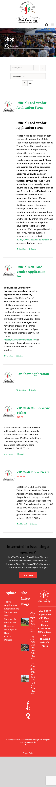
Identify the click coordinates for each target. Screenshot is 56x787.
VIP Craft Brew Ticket (33, 472)
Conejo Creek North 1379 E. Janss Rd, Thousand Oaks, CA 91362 (44, 635)
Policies (8, 639)
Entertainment (11, 608)
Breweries (9, 625)
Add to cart (10, 454)
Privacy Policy (28, 753)
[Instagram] (28, 713)
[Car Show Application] (9, 377)
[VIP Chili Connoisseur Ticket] (9, 411)
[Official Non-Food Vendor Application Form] (9, 270)
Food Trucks (10, 622)
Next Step (22, 249)
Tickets (7, 601)
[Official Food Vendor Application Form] (9, 106)
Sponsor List (10, 619)
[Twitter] (28, 717)
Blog (6, 632)
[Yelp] (28, 708)
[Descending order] (43, 68)
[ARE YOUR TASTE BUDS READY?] (25, 622)
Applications (10, 605)
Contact (8, 636)
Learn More (28, 575)
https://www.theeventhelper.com (33, 239)
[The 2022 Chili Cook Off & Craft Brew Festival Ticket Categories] (25, 647)
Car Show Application (33, 374)
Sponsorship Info (10, 614)
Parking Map (10, 629)
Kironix (28, 745)
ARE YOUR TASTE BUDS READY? (34, 618)
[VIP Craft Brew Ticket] (9, 475)
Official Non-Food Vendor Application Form (31, 271)
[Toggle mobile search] (46, 25)
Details (33, 249)
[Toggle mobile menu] (53, 25)
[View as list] (30, 83)
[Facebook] (28, 703)
